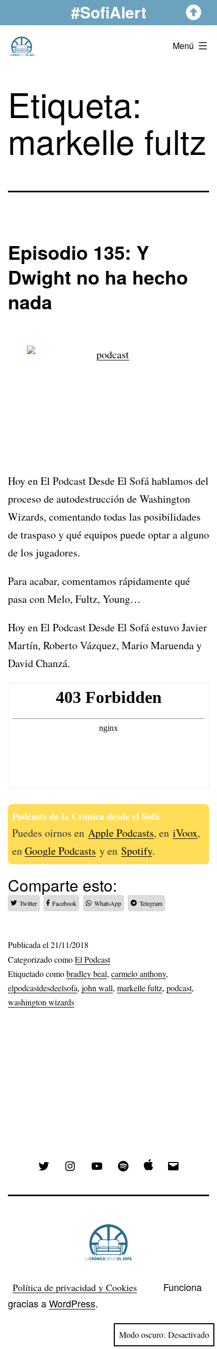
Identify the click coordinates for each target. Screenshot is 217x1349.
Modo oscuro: (142, 1334)
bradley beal (86, 973)
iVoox (185, 833)
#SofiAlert (108, 12)
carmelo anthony (138, 973)
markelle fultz (139, 987)
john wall (97, 987)
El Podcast (92, 959)
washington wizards (41, 1002)
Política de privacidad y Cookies (75, 1287)
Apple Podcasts (121, 833)
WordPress (72, 1303)
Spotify (136, 851)
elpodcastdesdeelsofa (42, 987)
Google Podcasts (60, 851)
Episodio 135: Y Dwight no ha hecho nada (98, 276)
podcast (179, 987)
